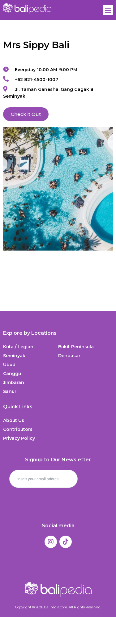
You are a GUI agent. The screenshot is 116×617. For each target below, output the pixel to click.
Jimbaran (13, 382)
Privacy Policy (19, 438)
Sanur (9, 391)
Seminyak (14, 355)
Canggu (12, 373)
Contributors (17, 429)
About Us (13, 420)
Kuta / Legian (18, 346)
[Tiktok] (65, 542)
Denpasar (69, 355)
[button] (108, 10)
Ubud (9, 364)
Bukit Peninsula (76, 346)
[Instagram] (51, 542)
